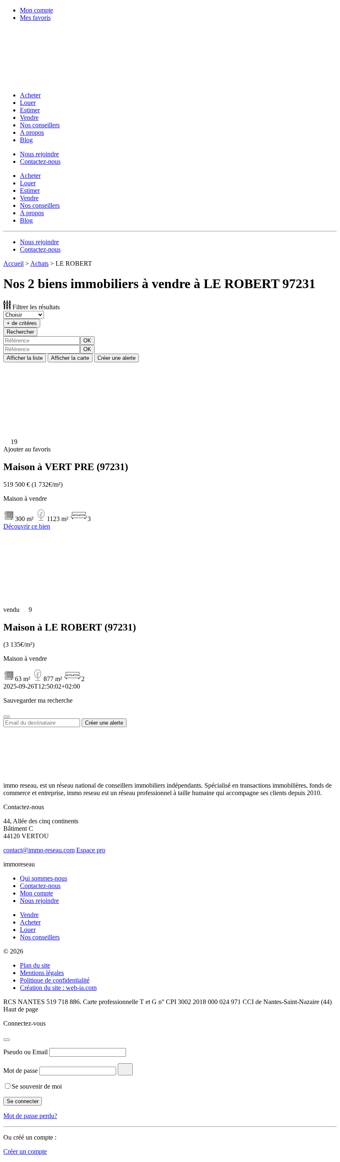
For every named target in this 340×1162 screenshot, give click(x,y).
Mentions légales (42, 972)
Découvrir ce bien (26, 526)
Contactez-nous (40, 161)
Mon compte (36, 10)
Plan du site (35, 965)
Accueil (13, 263)
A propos (32, 132)
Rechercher (20, 332)
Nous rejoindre (39, 154)
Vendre (29, 117)
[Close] (6, 717)
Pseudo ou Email (25, 1051)
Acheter (30, 95)
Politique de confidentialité (55, 980)
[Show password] (125, 1069)
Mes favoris (35, 17)
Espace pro (90, 850)
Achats (39, 263)
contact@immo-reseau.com (39, 850)
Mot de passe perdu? (30, 1115)
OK (87, 340)
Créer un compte (25, 1151)
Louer (28, 102)
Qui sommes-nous (43, 878)
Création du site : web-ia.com (58, 987)
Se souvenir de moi (37, 1086)
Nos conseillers (40, 125)
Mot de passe (20, 1070)
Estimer (30, 110)
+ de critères (22, 323)
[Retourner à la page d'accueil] (57, 81)
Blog (26, 139)
